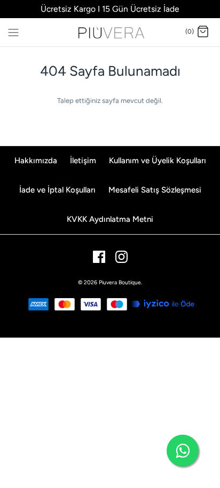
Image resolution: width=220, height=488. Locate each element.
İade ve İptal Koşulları (57, 190)
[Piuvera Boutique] (110, 32)
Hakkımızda (35, 160)
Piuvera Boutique (120, 282)
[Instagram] (121, 257)
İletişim (83, 160)
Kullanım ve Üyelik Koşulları (157, 160)
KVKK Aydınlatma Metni (110, 219)
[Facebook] (99, 257)
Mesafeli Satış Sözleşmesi (154, 190)
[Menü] (13, 31)
